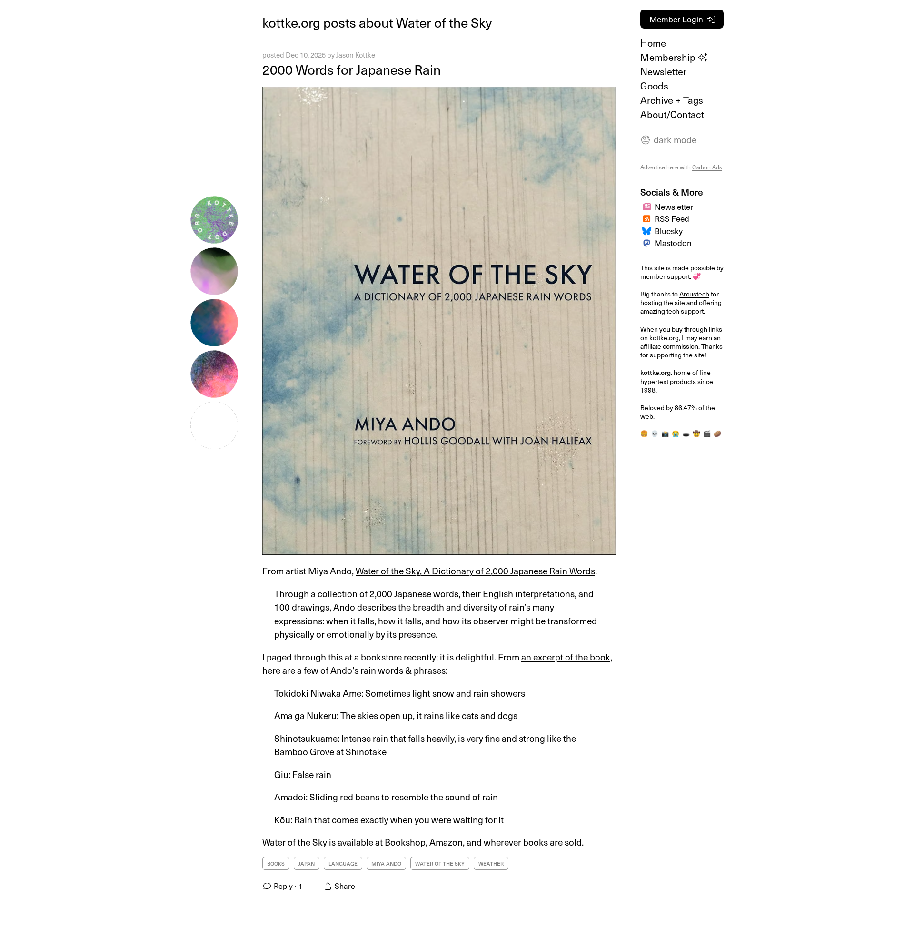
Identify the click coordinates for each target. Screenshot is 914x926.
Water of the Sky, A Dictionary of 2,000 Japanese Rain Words (475, 570)
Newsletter (663, 71)
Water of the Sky (440, 863)
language (343, 863)
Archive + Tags (671, 100)
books (276, 863)
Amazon (446, 841)
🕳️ (686, 433)
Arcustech (694, 294)
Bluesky (669, 231)
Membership (669, 57)
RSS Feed (672, 218)
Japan (306, 863)
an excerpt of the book (565, 656)
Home (653, 43)
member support (665, 276)
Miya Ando (386, 863)
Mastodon (673, 242)
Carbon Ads (707, 167)
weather (491, 863)
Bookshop (405, 841)
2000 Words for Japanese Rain (351, 69)
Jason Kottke (355, 54)
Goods (654, 86)
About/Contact (672, 114)
